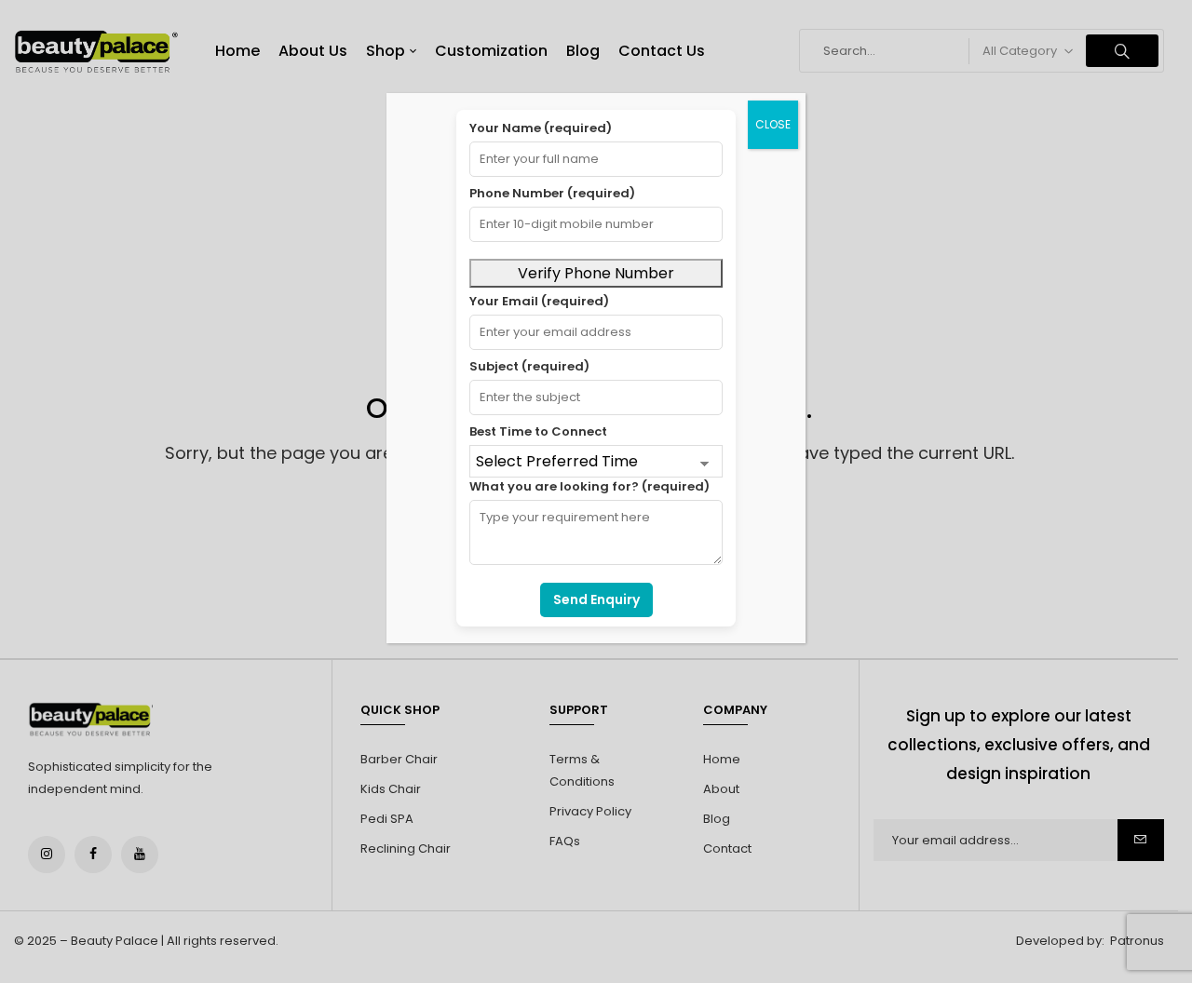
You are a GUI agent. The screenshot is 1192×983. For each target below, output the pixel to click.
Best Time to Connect (538, 431)
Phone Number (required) (552, 193)
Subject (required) (529, 366)
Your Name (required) (540, 128)
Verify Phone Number (596, 273)
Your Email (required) (539, 301)
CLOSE (773, 124)
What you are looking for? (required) (589, 486)
